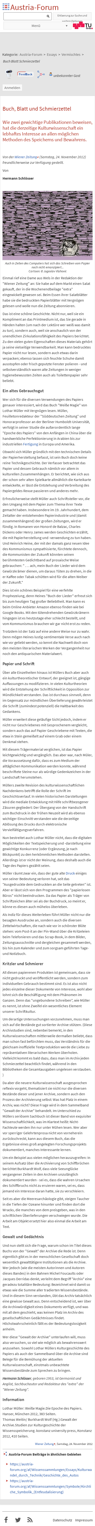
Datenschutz (62, 1520)
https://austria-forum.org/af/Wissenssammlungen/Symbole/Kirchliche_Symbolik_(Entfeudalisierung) (50, 1486)
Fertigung (30, 444)
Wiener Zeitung (26, 157)
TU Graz (83, 25)
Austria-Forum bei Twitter (18, 1520)
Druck (70, 873)
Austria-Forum (34, 7)
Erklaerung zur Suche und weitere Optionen (72, 17)
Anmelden (12, 87)
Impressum (84, 1520)
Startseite (6, 7)
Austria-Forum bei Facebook (6, 1520)
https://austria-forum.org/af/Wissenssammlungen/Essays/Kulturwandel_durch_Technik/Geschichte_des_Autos (51, 1469)
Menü (36, 25)
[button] (26, 74)
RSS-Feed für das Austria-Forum (30, 1520)
